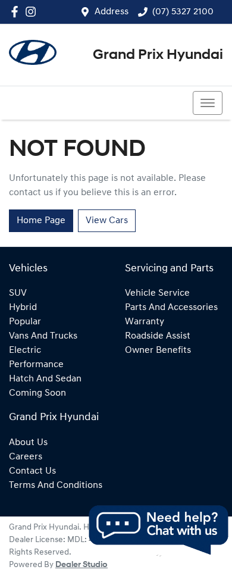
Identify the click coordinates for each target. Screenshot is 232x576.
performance (36, 365)
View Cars (107, 221)
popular (25, 322)
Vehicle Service (157, 293)
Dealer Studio (81, 565)
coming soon (37, 393)
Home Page (41, 221)
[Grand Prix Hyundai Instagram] (33, 11)
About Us (28, 442)
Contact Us (32, 471)
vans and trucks (43, 336)
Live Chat (157, 530)
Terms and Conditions (55, 485)
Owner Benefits (158, 350)
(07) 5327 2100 (183, 12)
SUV (18, 293)
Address (111, 12)
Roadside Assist (157, 336)
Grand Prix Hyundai (158, 55)
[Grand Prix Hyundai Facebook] (17, 11)
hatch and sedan (45, 379)
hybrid (23, 307)
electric (25, 350)
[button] (207, 103)
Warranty (144, 322)
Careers (25, 457)
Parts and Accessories (171, 307)
